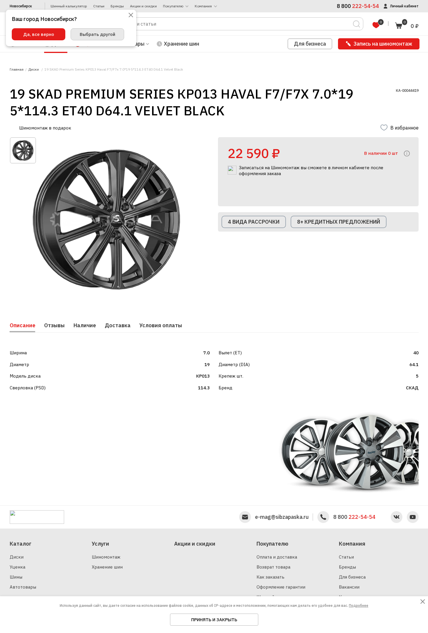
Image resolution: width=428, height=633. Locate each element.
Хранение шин (181, 43)
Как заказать (270, 577)
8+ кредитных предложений (338, 221)
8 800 (354, 517)
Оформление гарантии (281, 587)
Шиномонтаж (106, 557)
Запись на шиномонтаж (383, 43)
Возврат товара (273, 567)
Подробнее (358, 605)
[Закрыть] (131, 15)
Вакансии (349, 587)
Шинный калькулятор (69, 6)
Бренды (117, 6)
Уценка (17, 567)
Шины (16, 577)
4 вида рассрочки (253, 221)
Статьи (98, 6)
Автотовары (23, 587)
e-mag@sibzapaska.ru (282, 517)
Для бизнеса (310, 43)
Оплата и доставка (277, 557)
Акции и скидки (143, 6)
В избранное (404, 128)
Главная (17, 69)
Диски (17, 557)
